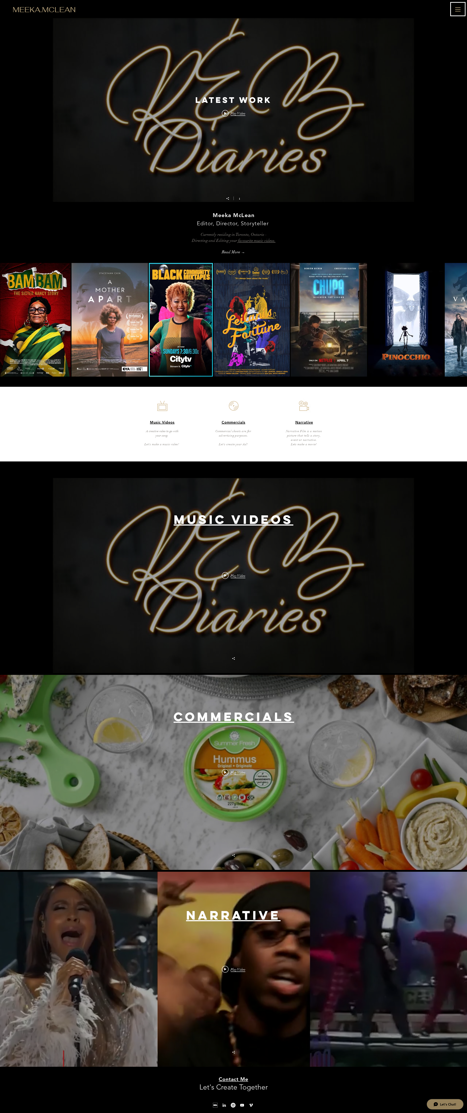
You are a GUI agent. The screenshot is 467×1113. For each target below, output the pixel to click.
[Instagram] (233, 1105)
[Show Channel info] (238, 198)
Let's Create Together (233, 1087)
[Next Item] (461, 319)
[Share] (229, 198)
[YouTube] (242, 1105)
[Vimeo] (251, 1105)
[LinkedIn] (224, 1105)
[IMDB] (215, 1105)
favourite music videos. (256, 240)
